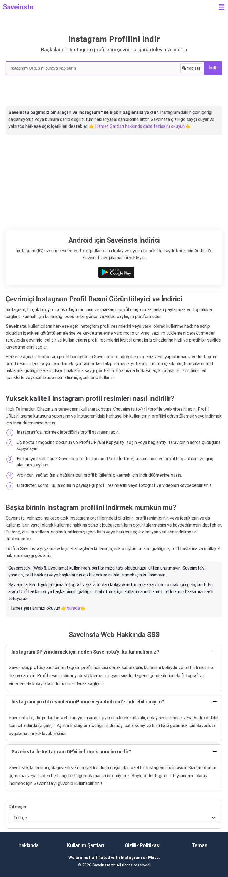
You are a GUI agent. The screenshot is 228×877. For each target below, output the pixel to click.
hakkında (29, 845)
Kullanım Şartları (85, 845)
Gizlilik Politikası (142, 845)
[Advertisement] (114, 188)
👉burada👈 (73, 608)
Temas (199, 845)
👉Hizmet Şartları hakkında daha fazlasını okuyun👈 (139, 126)
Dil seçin (17, 806)
